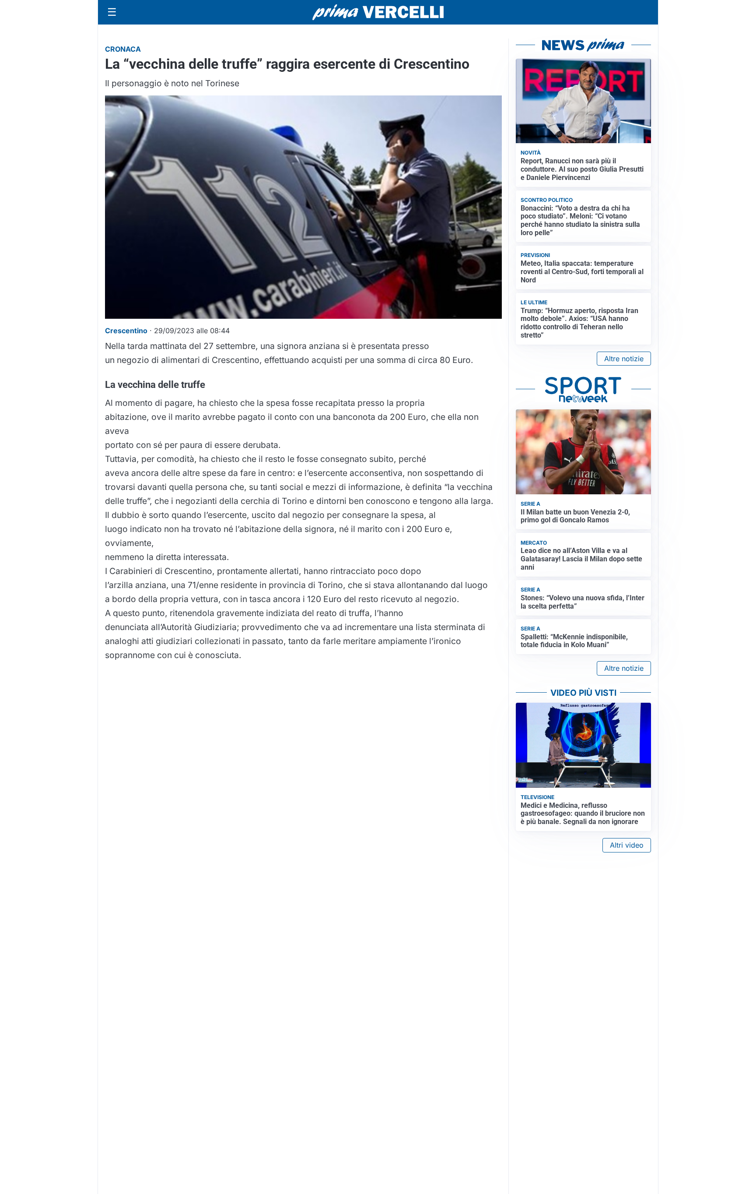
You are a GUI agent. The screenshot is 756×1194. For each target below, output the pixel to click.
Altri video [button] (627, 845)
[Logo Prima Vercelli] (378, 12)
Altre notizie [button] (624, 358)
